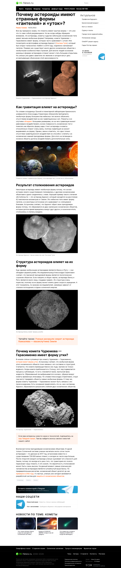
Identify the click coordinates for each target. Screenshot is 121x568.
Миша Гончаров (95, 559)
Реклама (102, 554)
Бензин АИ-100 (82, 9)
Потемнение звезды (89, 38)
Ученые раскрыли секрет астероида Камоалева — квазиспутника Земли (46, 340)
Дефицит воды (57, 9)
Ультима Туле (61, 43)
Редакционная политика (71, 559)
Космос (36, 480)
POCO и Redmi (69, 9)
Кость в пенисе (87, 27)
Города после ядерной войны (92, 34)
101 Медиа (97, 561)
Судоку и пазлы (87, 30)
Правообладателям (70, 565)
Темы (69, 554)
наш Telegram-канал (27, 439)
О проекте (84, 554)
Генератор (46, 9)
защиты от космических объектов (50, 476)
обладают (28, 121)
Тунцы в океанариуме (73, 548)
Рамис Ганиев (21, 28)
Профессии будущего (89, 19)
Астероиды (20, 480)
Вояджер (37, 9)
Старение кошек (38, 548)
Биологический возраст (90, 23)
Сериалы (28, 9)
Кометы (28, 480)
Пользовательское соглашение (73, 563)
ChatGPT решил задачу (90, 41)
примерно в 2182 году (25, 474)
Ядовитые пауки (90, 548)
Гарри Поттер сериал (89, 45)
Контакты (93, 554)
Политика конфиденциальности (73, 561)
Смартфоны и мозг (23, 548)
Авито (21, 9)
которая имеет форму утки (27, 362)
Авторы (76, 554)
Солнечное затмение (55, 548)
